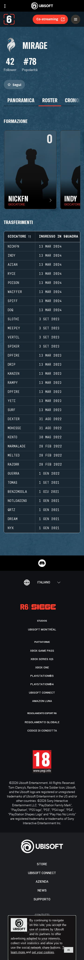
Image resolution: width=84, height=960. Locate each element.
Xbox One (42, 667)
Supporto (42, 899)
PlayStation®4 (42, 684)
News (42, 890)
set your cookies (43, 952)
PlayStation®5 (42, 675)
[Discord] (42, 563)
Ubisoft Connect (42, 873)
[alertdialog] (42, 938)
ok (68, 949)
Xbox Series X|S (42, 659)
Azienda (42, 881)
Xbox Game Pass (42, 650)
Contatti (42, 915)
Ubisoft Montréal (42, 629)
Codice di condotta (42, 730)
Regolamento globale (42, 722)
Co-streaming (47, 19)
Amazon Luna (42, 701)
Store (42, 864)
